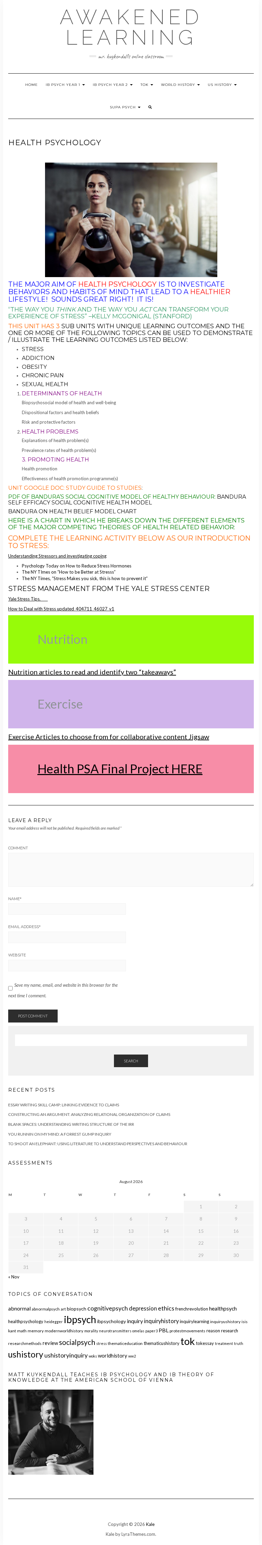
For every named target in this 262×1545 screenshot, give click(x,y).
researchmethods (25, 1343)
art (63, 1309)
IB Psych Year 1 (64, 84)
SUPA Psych (123, 107)
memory (36, 1330)
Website (17, 955)
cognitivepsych (107, 1308)
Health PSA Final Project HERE (120, 768)
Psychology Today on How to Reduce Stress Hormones (76, 566)
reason (213, 1330)
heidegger (53, 1321)
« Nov (13, 1276)
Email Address (24, 926)
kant (12, 1330)
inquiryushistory (225, 1321)
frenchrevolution (191, 1309)
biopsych (76, 1309)
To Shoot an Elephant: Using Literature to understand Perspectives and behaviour (97, 1143)
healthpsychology (25, 1321)
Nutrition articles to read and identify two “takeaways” (92, 672)
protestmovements (187, 1330)
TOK (145, 84)
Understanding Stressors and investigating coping (57, 556)
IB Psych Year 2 (111, 84)
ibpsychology (111, 1321)
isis (245, 1321)
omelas (138, 1331)
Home (31, 84)
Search (131, 1061)
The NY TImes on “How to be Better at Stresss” (69, 572)
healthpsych (223, 1308)
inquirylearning (194, 1321)
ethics (166, 1308)
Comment (18, 848)
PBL (164, 1330)
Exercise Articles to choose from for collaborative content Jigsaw (108, 736)
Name (14, 898)
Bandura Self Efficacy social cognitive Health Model (127, 500)
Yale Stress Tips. (28, 599)
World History (178, 84)
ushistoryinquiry (66, 1355)
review (50, 1343)
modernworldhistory (64, 1330)
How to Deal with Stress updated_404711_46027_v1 (61, 608)
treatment (224, 1343)
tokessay (205, 1343)
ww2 (132, 1356)
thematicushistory (161, 1343)
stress (101, 1343)
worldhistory (112, 1355)
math (22, 1330)
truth (238, 1343)
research (229, 1330)
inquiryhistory (161, 1321)
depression (143, 1308)
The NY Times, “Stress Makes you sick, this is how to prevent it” (85, 578)
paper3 (151, 1331)
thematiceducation (125, 1343)
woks (93, 1356)
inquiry (135, 1321)
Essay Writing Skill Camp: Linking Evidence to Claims (63, 1104)
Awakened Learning (131, 27)
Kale (150, 1524)
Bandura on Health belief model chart (72, 511)
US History (220, 84)
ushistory (25, 1354)
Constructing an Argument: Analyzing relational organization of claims (89, 1114)
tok (187, 1341)
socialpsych (77, 1342)
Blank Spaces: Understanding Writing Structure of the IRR (71, 1124)
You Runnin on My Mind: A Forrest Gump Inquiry (59, 1134)
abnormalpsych (46, 1309)
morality (91, 1331)
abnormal (19, 1308)
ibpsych (80, 1319)
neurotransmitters (115, 1331)
